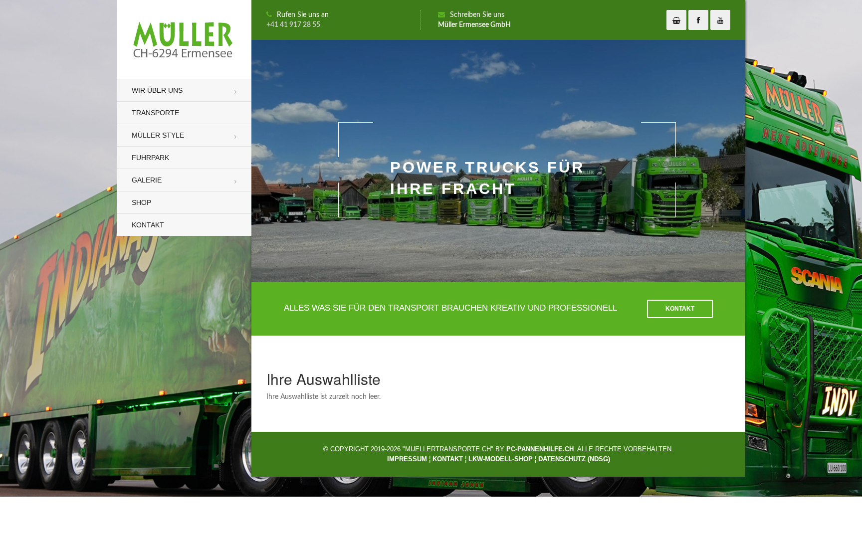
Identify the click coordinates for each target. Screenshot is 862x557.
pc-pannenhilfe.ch (540, 449)
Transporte (155, 113)
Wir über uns (157, 90)
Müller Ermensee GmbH (474, 24)
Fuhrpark (150, 158)
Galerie (147, 180)
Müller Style (158, 135)
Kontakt (148, 225)
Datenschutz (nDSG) (574, 459)
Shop (141, 202)
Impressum (407, 459)
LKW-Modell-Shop (500, 459)
